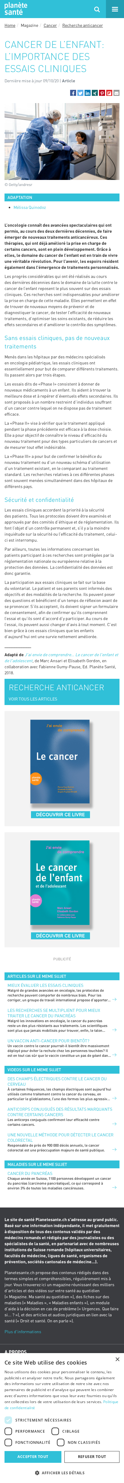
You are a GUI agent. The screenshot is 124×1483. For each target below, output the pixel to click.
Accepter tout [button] (32, 1456)
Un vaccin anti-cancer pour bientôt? (48, 1040)
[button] (73, 93)
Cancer (50, 25)
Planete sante (15, 9)
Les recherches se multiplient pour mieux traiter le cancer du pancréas (54, 1013)
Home (10, 25)
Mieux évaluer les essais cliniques (45, 985)
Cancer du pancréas (30, 1173)
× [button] (117, 1359)
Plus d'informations (23, 1331)
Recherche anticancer (82, 25)
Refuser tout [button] (92, 1456)
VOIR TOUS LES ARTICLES (33, 698)
